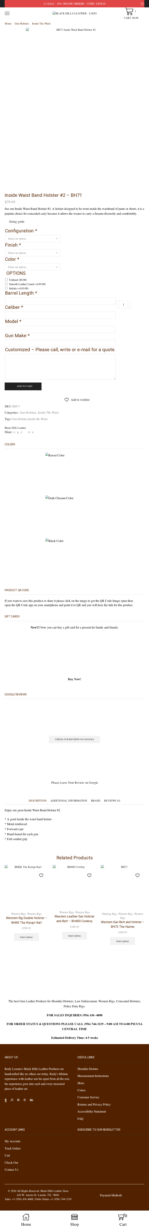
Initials (19, 288)
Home (8, 23)
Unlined (18, 280)
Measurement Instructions (93, 1076)
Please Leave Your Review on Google (74, 782)
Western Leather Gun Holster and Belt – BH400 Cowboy (74, 919)
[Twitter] (14, 432)
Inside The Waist (41, 23)
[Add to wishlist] (42, 873)
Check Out (11, 1162)
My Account (12, 1141)
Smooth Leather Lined (27, 284)
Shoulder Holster (87, 1069)
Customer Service (88, 1097)
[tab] (38, 800)
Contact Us (11, 1169)
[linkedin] (29, 432)
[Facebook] (18, 432)
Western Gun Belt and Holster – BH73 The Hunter (122, 924)
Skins (80, 1083)
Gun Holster (19, 419)
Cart (7, 1155)
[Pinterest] (21, 432)
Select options (26, 936)
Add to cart (24, 386)
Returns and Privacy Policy (94, 1104)
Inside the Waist (38, 419)
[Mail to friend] (25, 432)
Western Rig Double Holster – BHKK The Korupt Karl (26, 920)
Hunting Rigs (109, 914)
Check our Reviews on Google (74, 739)
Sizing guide (16, 221)
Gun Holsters (22, 23)
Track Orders (13, 1148)
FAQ (80, 1118)
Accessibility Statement (91, 1111)
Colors (81, 1090)
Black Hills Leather (15, 428)
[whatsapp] (32, 432)
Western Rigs (18, 914)
